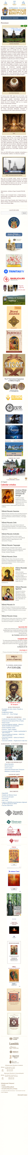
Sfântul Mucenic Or (8, 605)
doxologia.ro (23, 650)
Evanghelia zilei (22, 639)
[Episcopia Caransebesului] (23, 3)
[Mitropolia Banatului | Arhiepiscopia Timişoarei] (14, 11)
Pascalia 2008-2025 (7, 805)
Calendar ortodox (8, 484)
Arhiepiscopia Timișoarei (11, 18)
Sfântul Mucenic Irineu (9, 616)
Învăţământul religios (7, 712)
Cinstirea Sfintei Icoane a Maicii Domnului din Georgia (20, 492)
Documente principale (8, 796)
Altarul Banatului (9, 764)
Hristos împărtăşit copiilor (8, 727)
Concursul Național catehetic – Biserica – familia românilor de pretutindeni (13, 725)
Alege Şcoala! (5, 722)
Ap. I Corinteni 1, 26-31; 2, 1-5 (19, 635)
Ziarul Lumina (8, 767)
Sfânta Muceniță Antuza (21, 569)
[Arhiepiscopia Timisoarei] (5, 3)
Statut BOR (5, 793)
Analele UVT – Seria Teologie (10, 714)
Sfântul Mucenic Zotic (9, 522)
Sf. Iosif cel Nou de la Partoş (9, 1088)
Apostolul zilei (22, 627)
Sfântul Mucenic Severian (10, 511)
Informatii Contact (22, 1095)
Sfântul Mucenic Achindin (10, 534)
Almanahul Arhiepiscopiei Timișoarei (14, 769)
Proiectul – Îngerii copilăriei (9, 729)
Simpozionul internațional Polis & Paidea (13, 721)
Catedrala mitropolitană (8, 1087)
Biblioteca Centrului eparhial (12, 771)
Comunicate (5, 798)
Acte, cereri (5, 800)
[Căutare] (25, 18)
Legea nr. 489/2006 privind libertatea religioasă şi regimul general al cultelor (14, 803)
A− (22, 25)
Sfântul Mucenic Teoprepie (11, 545)
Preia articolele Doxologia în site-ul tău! (15, 652)
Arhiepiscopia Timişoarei (7, 1083)
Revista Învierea (9, 766)
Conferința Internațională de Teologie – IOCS (14, 719)
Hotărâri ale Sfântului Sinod (9, 795)
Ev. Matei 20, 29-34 (22, 647)
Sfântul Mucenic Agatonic (21, 588)
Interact (6, 1092)
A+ (25, 25)
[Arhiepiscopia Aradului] (14, 3)
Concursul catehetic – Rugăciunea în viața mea (14, 740)
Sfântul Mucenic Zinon (9, 556)
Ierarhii (3, 1085)
